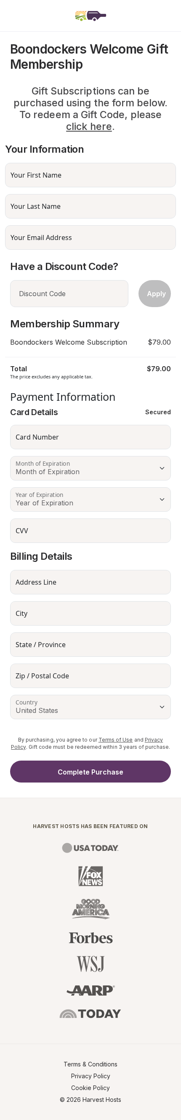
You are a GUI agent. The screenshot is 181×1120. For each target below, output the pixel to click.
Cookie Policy (90, 1087)
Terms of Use (115, 740)
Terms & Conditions (90, 1064)
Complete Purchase (90, 772)
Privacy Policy (90, 1076)
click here (89, 126)
